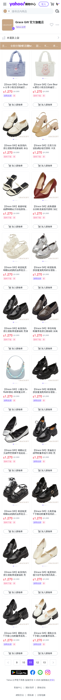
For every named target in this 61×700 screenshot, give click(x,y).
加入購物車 (17, 104)
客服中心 (18, 687)
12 (37, 662)
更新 (52, 679)
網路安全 (20, 694)
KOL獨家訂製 (48, 45)
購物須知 (41, 687)
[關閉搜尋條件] (9, 11)
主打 (4, 45)
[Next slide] (27, 63)
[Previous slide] (4, 63)
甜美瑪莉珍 (39, 45)
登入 (43, 4)
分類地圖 (41, 694)
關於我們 (30, 687)
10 (23, 662)
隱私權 (31, 694)
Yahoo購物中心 (22, 4)
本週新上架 (13, 37)
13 (44, 662)
